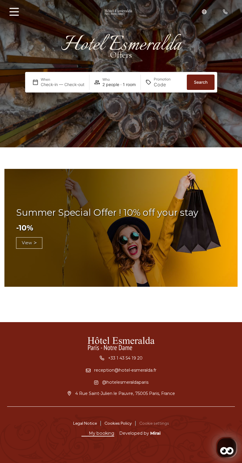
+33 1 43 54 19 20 (125, 358)
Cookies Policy (118, 423)
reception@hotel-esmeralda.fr (125, 370)
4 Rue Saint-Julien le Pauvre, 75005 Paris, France (125, 393)
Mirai (155, 433)
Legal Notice (85, 423)
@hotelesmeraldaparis (125, 382)
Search (200, 82)
